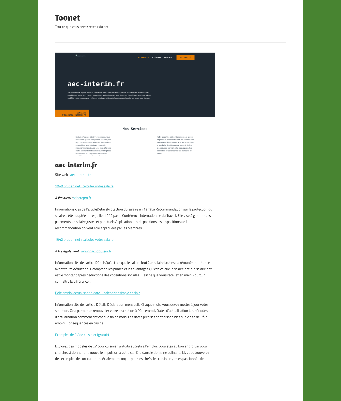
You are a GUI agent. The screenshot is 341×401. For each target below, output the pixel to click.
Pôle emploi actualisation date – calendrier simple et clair (97, 292)
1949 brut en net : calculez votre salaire (84, 186)
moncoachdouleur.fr (96, 251)
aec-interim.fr (80, 174)
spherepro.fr (82, 197)
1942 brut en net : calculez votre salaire (84, 239)
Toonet (67, 17)
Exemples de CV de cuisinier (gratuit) (82, 334)
